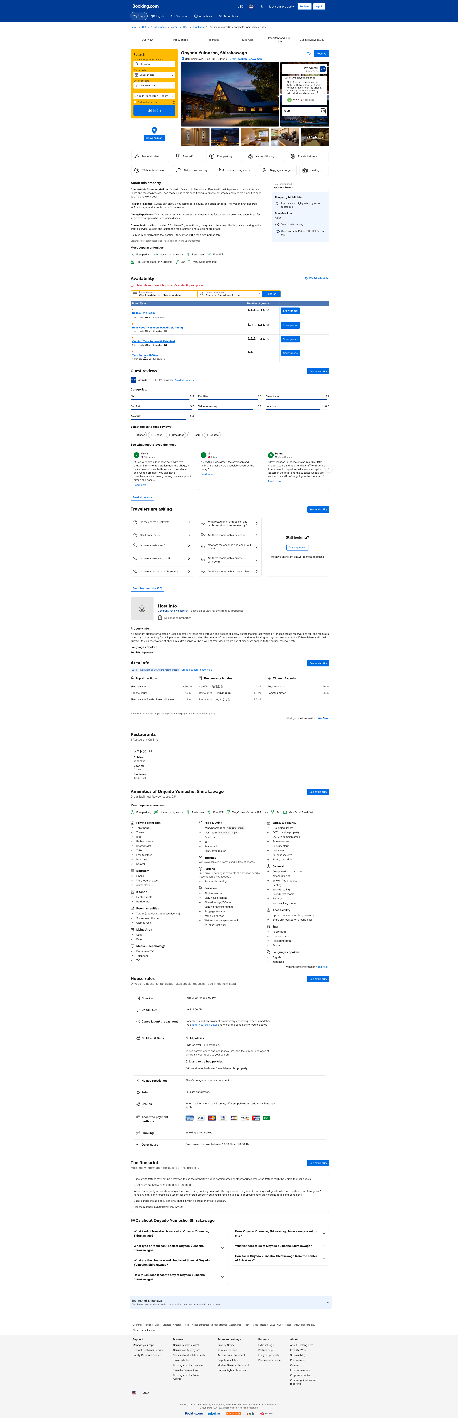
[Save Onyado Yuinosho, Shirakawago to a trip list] (308, 53)
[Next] (325, 93)
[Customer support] (261, 6)
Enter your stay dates (204, 1024)
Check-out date (141, 80)
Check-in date (140, 70)
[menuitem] (139, 16)
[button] (154, 96)
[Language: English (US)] (251, 6)
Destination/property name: (148, 59)
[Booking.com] (146, 6)
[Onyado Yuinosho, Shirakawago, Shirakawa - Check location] (183, 59)
